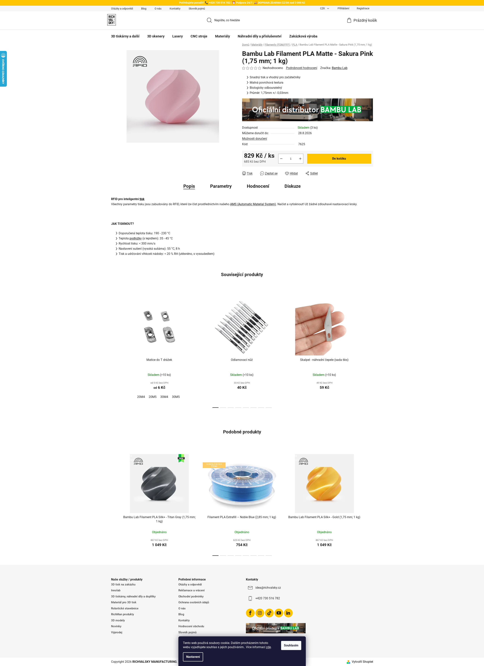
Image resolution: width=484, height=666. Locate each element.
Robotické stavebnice (124, 608)
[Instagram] (259, 613)
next (370, 351)
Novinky (116, 626)
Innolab (115, 590)
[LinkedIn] (288, 613)
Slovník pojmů (197, 8)
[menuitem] (125, 36)
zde (268, 647)
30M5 (176, 397)
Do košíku (339, 158)
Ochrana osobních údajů (193, 602)
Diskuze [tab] (293, 186)
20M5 (153, 397)
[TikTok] (269, 613)
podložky (136, 238)
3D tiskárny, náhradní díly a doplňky (133, 596)
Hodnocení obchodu (191, 626)
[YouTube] (278, 613)
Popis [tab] (189, 186)
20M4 (141, 397)
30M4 (164, 397)
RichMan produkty (122, 614)
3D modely (118, 620)
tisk (142, 199)
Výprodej (116, 632)
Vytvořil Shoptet (362, 662)
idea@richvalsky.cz (268, 587)
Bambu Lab (339, 68)
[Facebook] (250, 613)
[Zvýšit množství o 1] (300, 158)
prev (114, 351)
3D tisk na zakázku (123, 584)
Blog (143, 8)
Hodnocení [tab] (258, 186)
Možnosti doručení (254, 138)
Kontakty (175, 8)
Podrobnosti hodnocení (301, 68)
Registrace (363, 8)
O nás (158, 8)
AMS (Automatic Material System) (253, 204)
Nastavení (193, 657)
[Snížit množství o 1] (281, 158)
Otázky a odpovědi (122, 8)
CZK (323, 8)
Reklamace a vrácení (191, 590)
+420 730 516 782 (267, 598)
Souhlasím (291, 645)
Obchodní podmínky (190, 596)
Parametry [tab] (221, 186)
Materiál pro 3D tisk (123, 602)
